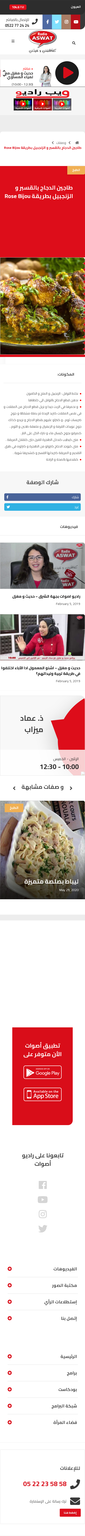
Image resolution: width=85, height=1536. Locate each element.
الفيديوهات (65, 1269)
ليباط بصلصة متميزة (51, 881)
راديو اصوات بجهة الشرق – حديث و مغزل (46, 596)
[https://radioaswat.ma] (77, 143)
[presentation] (4, 70)
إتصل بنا (69, 1318)
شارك (75, 497)
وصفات (61, 143)
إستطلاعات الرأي (60, 1302)
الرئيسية (68, 1356)
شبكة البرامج (64, 1406)
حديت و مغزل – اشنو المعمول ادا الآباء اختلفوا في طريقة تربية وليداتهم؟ (40, 670)
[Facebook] (47, 22)
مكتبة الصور (64, 1285)
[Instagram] (66, 22)
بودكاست (67, 1389)
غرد (76, 507)
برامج (72, 1373)
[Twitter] (56, 22)
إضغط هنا (70, 1512)
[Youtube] (75, 22)
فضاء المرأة (65, 1422)
